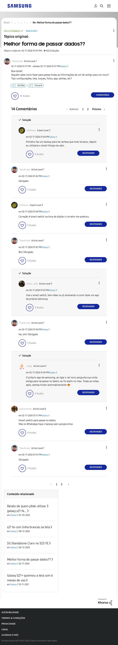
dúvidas (21, 85)
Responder (88, 153)
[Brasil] (19, 5)
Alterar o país (10, 635)
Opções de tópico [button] (108, 30)
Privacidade (9, 623)
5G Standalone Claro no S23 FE (28, 543)
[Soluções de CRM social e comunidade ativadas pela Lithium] (105, 601)
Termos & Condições (13, 618)
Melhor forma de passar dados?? (29, 559)
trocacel (38, 85)
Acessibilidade (10, 612)
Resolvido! (31, 30)
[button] (108, 60)
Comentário (102, 95)
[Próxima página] (67, 484)
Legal (5, 629)
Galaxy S (64, 66)
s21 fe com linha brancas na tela (28, 527)
